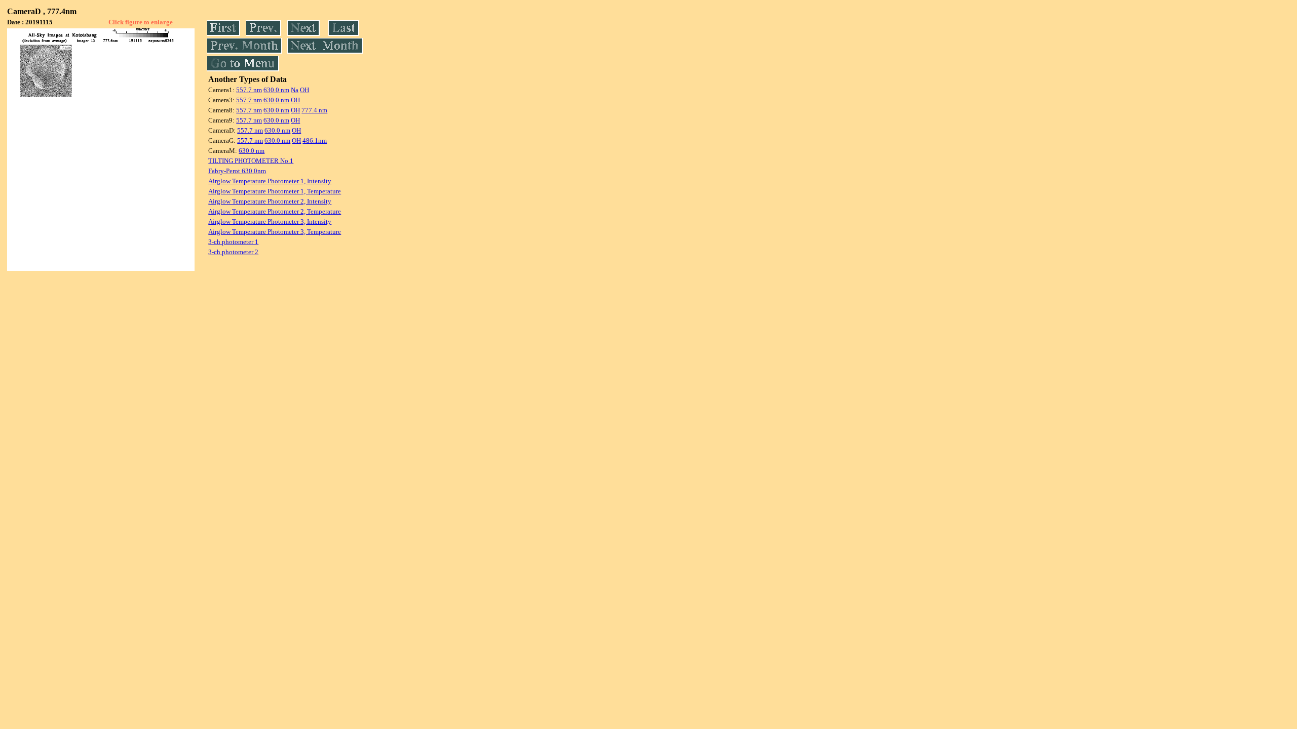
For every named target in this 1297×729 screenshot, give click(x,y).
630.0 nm (276, 90)
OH (304, 90)
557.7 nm (249, 90)
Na (294, 90)
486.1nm (314, 140)
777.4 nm (314, 110)
